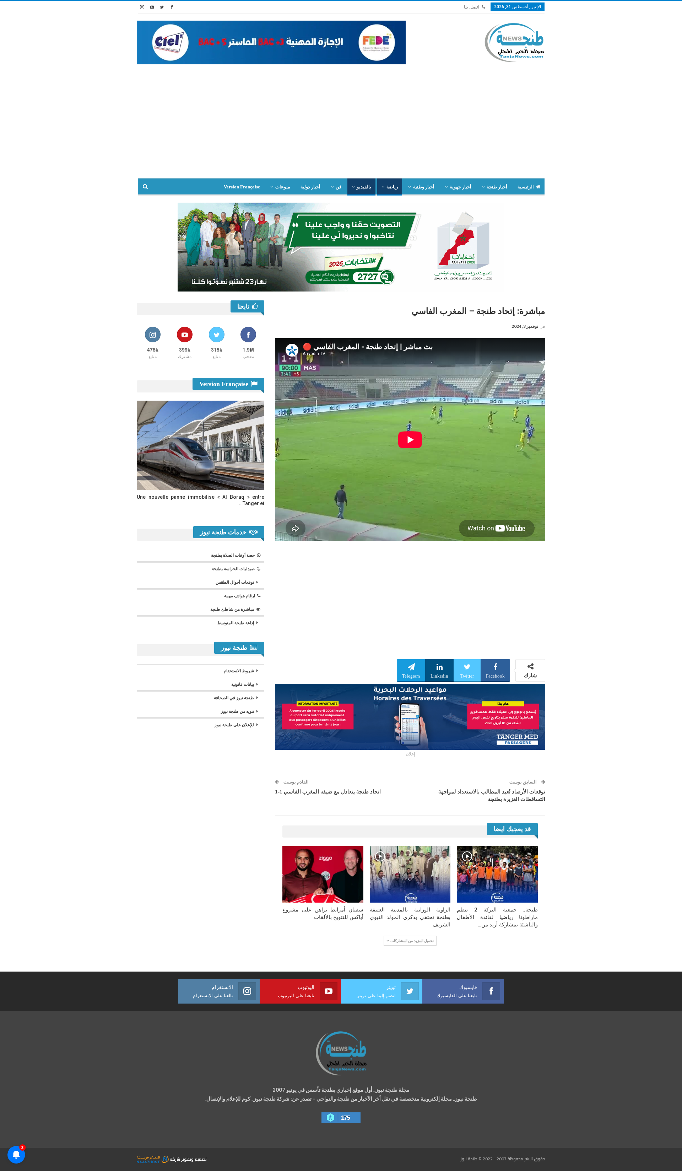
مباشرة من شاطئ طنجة (232, 609)
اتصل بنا (472, 7)
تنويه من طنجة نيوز (237, 711)
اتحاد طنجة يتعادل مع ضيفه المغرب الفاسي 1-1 (328, 792)
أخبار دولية (310, 186)
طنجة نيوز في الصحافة (234, 697)
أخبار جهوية (460, 186)
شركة (175, 1159)
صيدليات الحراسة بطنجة (233, 568)
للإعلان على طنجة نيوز (234, 724)
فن (338, 186)
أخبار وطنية (423, 186)
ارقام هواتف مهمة (239, 595)
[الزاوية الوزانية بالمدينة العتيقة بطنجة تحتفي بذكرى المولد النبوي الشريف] (410, 874)
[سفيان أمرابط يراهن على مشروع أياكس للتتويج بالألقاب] (322, 874)
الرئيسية (526, 186)
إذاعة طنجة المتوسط (235, 622)
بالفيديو (364, 186)
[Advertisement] (341, 125)
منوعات (282, 186)
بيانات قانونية (242, 684)
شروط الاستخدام (239, 670)
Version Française (242, 186)
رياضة (392, 186)
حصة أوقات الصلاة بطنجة (233, 555)
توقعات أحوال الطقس (235, 582)
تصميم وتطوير (194, 1159)
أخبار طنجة (497, 186)
